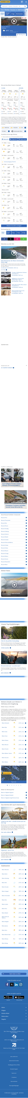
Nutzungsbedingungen (14, 1085)
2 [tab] (9, 785)
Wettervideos (4, 1016)
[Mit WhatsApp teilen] (23, 239)
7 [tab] (21, 785)
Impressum (14, 1073)
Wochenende (19, 14)
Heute (2, 13)
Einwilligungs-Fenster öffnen (14, 1064)
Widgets (3, 1010)
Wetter (3, 1007)
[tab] (5, 139)
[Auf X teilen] (11, 239)
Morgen (7, 13)
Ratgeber (3, 1019)
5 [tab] (16, 785)
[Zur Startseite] (6, 1)
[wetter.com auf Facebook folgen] (7, 984)
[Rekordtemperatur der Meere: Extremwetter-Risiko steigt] (14, 252)
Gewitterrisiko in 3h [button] (5, 365)
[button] (14, 225)
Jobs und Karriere (14, 1056)
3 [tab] (12, 785)
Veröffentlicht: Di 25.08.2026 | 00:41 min (9, 267)
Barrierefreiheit (14, 1081)
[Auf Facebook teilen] (4, 239)
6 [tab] (18, 785)
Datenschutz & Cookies (14, 1060)
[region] (14, 162)
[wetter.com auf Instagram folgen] (21, 984)
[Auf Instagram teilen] (17, 239)
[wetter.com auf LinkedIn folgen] (16, 984)
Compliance (14, 1077)
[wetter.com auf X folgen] (12, 985)
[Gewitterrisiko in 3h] (14, 355)
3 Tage (12, 14)
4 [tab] (14, 785)
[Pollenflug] (22, 2)
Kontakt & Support (14, 1069)
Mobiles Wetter (5, 1013)
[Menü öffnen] (25, 1)
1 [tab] (7, 785)
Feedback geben (13, 32)
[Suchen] (25, 6)
